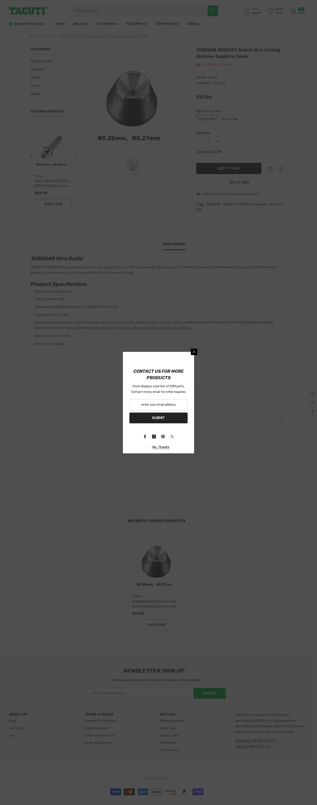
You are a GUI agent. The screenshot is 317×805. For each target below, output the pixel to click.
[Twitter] (172, 436)
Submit (158, 418)
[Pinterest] (163, 436)
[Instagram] (153, 436)
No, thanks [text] (160, 447)
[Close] (194, 352)
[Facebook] (144, 436)
